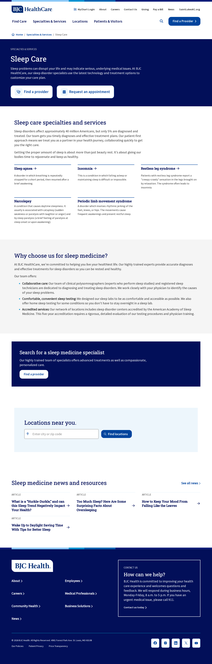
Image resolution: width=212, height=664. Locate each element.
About (102, 9)
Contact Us (130, 9)
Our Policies (18, 646)
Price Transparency (58, 646)
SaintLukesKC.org (189, 9)
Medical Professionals (79, 593)
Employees (72, 581)
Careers (115, 9)
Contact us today (134, 607)
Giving (145, 9)
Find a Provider (183, 21)
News (171, 9)
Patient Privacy (36, 646)
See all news (189, 483)
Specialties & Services (39, 34)
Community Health (25, 606)
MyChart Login (86, 9)
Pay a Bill (158, 9)
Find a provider (34, 374)
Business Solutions (77, 606)
